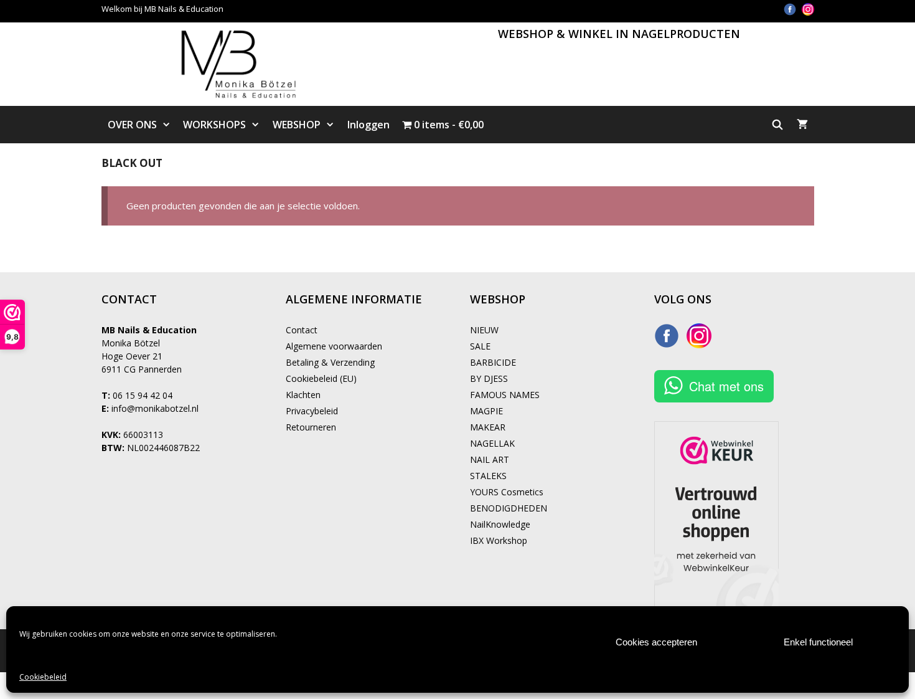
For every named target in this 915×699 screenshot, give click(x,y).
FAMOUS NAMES (505, 395)
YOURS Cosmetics (506, 492)
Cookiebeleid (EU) (321, 378)
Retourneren (311, 427)
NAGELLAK (492, 443)
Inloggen (368, 124)
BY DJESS (489, 378)
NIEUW (484, 330)
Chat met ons (726, 386)
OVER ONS (132, 124)
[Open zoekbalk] (778, 124)
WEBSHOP (297, 124)
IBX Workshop (498, 540)
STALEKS (488, 476)
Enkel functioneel (818, 642)
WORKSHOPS (214, 124)
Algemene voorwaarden (334, 346)
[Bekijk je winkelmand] (802, 124)
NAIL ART (489, 459)
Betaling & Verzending (330, 362)
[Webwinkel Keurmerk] (716, 516)
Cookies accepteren (656, 642)
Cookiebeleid (43, 677)
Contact (301, 330)
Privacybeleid (312, 411)
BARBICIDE (493, 362)
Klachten (303, 395)
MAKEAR (487, 427)
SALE (480, 346)
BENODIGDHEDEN (508, 508)
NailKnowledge (500, 524)
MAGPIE (486, 411)
